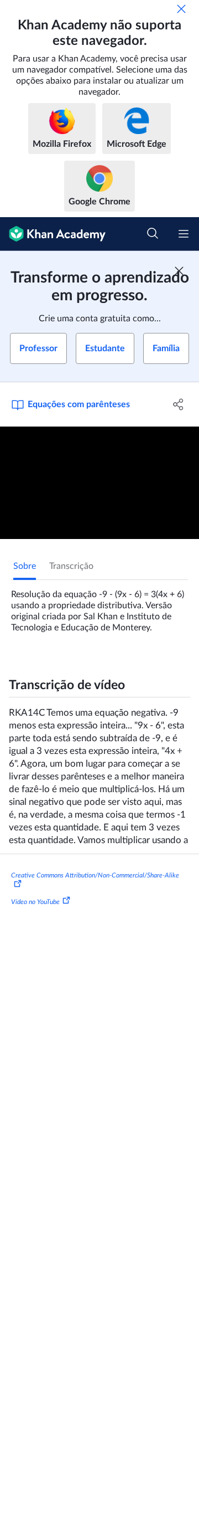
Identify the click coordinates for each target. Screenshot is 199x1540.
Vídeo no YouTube (35, 902)
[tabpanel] (99, 606)
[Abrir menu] (183, 233)
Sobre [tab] (24, 566)
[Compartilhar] (178, 404)
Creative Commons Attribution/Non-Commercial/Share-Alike (95, 875)
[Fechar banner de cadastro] (179, 271)
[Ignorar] (181, 9)
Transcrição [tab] (71, 566)
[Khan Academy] (53, 234)
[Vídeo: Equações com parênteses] (99, 483)
